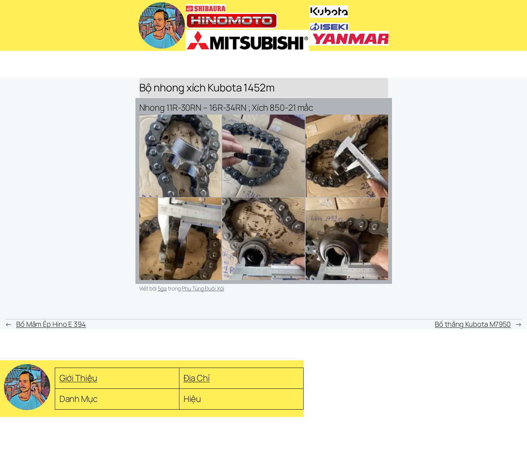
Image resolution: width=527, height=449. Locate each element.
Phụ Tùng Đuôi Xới (203, 288)
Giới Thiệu (78, 378)
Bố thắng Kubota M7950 (473, 324)
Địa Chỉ (197, 378)
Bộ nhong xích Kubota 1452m (207, 88)
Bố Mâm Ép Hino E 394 (51, 324)
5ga (162, 288)
